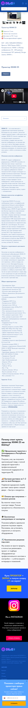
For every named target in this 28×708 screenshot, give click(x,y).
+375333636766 (12, 407)
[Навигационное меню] (26, 3)
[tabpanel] (14, 279)
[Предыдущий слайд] (4, 14)
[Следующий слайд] (24, 14)
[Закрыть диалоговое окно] (27, 681)
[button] (23, 3)
